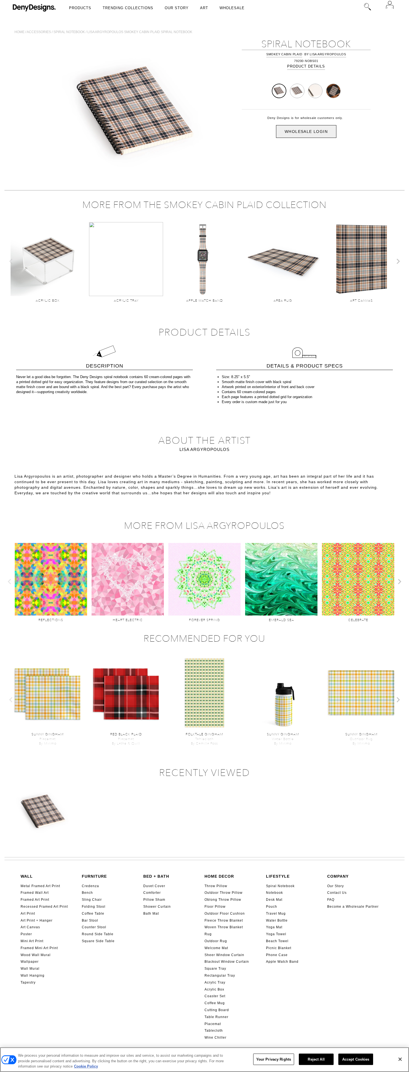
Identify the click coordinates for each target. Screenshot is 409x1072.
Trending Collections (128, 8)
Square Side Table (98, 941)
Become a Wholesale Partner (353, 907)
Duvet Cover (154, 886)
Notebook (274, 893)
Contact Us (337, 893)
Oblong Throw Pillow (222, 900)
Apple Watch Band (282, 962)
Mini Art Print (32, 941)
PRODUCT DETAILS (306, 66)
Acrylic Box (214, 989)
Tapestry (28, 982)
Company (338, 876)
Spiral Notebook (280, 886)
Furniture (94, 876)
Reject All (316, 1059)
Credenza (90, 886)
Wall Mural (30, 969)
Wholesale (232, 8)
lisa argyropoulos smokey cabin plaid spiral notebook (139, 32)
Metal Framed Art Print (40, 886)
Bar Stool (90, 920)
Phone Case (277, 955)
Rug (208, 934)
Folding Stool (93, 907)
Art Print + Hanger (37, 920)
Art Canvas (30, 927)
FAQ (330, 900)
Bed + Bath (156, 876)
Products (80, 8)
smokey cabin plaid (284, 54)
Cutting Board (216, 1010)
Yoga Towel (276, 934)
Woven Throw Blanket (223, 927)
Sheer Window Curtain (224, 955)
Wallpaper (30, 962)
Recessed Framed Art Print (44, 907)
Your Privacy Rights (273, 1059)
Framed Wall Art (35, 893)
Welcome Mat (216, 948)
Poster (26, 934)
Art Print (28, 913)
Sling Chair (92, 900)
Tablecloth (213, 1031)
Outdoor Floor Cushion (224, 913)
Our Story (177, 8)
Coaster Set (214, 996)
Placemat (212, 1024)
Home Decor (219, 876)
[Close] (400, 1059)
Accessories (39, 32)
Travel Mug (276, 913)
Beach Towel (277, 941)
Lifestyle (278, 876)
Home (19, 32)
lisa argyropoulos (328, 54)
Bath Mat (151, 913)
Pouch (271, 907)
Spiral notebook (69, 32)
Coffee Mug (214, 1003)
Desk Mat (274, 900)
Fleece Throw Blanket (223, 920)
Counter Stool (94, 927)
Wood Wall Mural (36, 955)
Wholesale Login (306, 131)
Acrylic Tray (214, 982)
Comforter (152, 893)
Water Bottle (277, 920)
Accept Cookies (355, 1059)
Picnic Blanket (278, 948)
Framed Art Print (35, 900)
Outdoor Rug (215, 941)
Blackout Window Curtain (226, 962)
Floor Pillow (215, 907)
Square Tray (215, 969)
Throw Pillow (215, 886)
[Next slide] (398, 261)
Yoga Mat (274, 927)
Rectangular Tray (219, 975)
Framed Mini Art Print (39, 948)
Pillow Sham (154, 900)
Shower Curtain (157, 907)
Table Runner (216, 1017)
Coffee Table (93, 913)
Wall (27, 876)
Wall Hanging (33, 975)
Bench (87, 893)
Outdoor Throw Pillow (223, 893)
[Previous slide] (11, 261)
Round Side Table (98, 934)
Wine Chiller (215, 1037)
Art (204, 8)
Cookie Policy (86, 1066)
